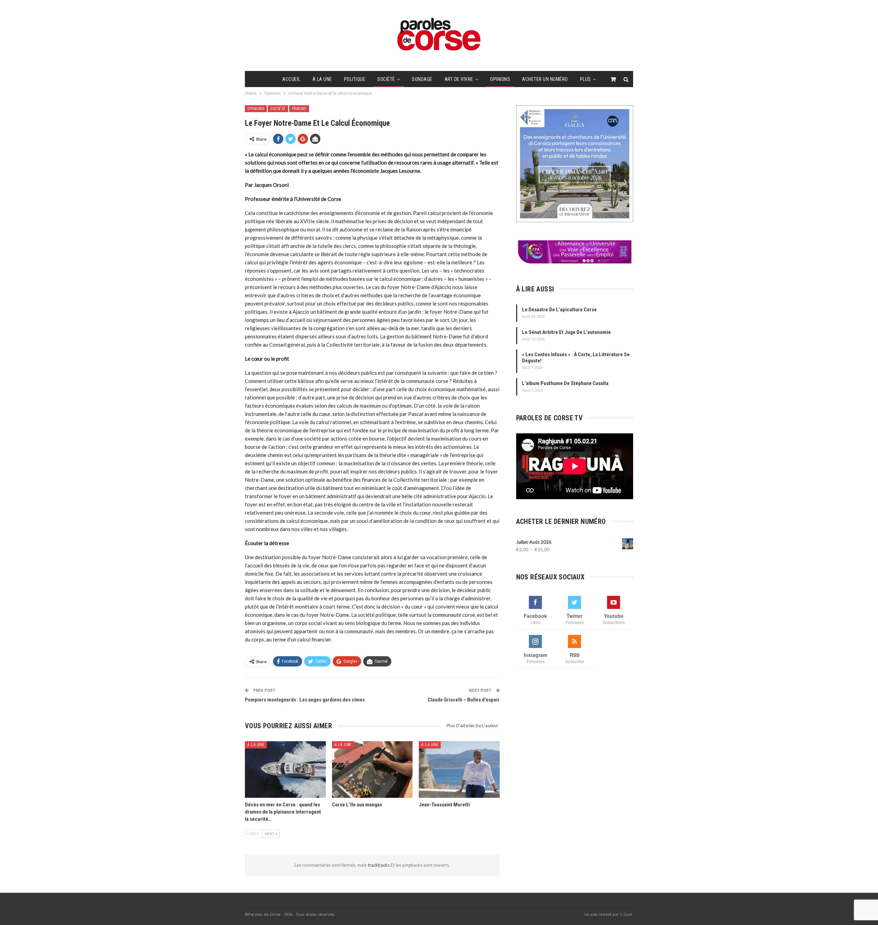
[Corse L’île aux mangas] (372, 769)
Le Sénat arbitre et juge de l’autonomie (566, 332)
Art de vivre (458, 79)
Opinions (500, 79)
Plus (585, 79)
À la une (322, 79)
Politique (355, 79)
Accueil (291, 79)
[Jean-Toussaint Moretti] (459, 769)
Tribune (299, 108)
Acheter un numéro (545, 79)
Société (386, 79)
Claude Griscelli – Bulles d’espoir (464, 700)
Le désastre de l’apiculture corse (559, 310)
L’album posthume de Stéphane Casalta (565, 383)
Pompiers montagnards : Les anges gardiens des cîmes (305, 700)
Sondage (422, 79)
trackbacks (379, 865)
